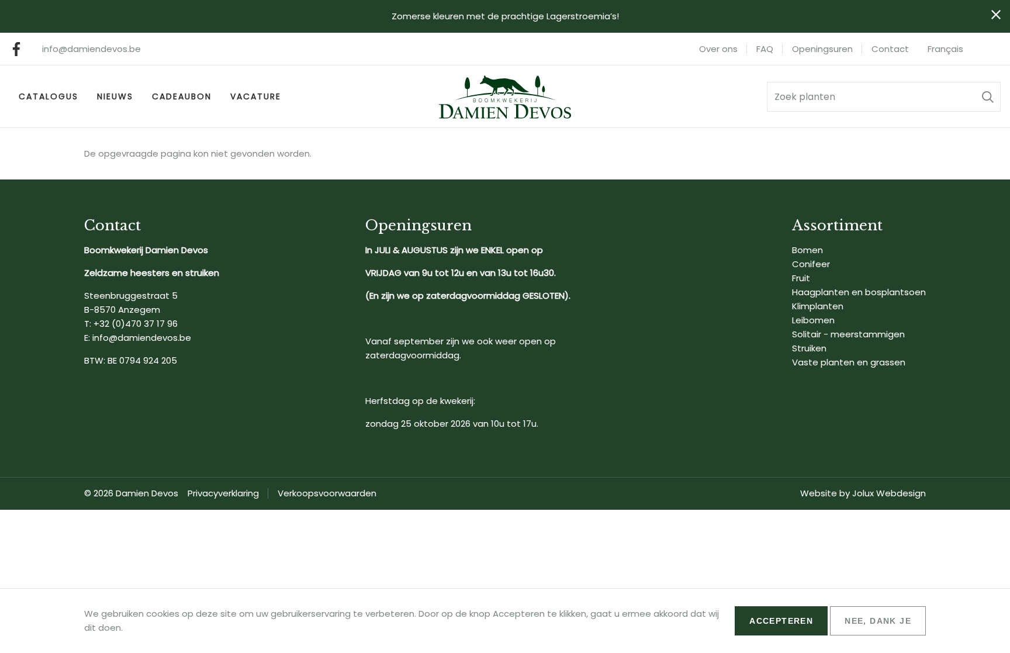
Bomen (807, 250)
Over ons (718, 49)
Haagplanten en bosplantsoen (859, 292)
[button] (988, 97)
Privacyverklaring (223, 493)
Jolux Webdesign (889, 493)
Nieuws (115, 96)
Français (945, 49)
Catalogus (48, 96)
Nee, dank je (878, 621)
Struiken (809, 348)
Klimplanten (817, 306)
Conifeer (811, 264)
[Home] (505, 97)
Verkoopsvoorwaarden (327, 493)
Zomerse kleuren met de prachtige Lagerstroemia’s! (505, 16)
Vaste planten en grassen (848, 362)
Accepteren (781, 621)
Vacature (255, 96)
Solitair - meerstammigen (848, 334)
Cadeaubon (182, 96)
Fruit (801, 278)
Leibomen (813, 320)
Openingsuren (822, 49)
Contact (890, 49)
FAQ (764, 49)
